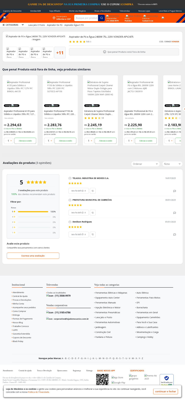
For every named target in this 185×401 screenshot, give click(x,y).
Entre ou (146, 18)
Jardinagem (100, 327)
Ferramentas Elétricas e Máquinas (111, 292)
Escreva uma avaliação (33, 255)
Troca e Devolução (44, 370)
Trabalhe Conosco (20, 326)
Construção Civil (102, 332)
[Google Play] (118, 382)
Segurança (77, 370)
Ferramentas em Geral (147, 312)
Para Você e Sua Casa (147, 322)
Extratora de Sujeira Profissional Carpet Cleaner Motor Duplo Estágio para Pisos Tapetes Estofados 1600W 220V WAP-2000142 (99, 113)
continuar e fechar (165, 391)
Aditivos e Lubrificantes (147, 327)
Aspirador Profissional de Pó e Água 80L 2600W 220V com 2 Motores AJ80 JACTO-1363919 (138, 113)
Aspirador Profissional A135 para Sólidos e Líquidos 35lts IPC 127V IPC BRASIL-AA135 (19, 113)
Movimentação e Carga (148, 332)
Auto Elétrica (142, 292)
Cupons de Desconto (12, 11)
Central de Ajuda (19, 296)
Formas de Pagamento (22, 318)
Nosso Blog (17, 322)
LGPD (15, 330)
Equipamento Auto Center (107, 297)
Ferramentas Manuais (105, 302)
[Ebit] (136, 375)
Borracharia (142, 307)
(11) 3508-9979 (62, 295)
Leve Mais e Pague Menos (170, 11)
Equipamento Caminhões (148, 317)
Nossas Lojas (144, 11)
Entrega (16, 315)
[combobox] (89, 18)
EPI (138, 302)
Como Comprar (19, 311)
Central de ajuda (25, 370)
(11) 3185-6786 (62, 312)
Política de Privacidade (38, 392)
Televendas (125, 11)
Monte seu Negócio (77, 11)
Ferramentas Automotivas (107, 322)
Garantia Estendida (21, 333)
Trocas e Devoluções (21, 300)
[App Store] (118, 377)
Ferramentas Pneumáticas (107, 312)
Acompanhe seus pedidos (24, 307)
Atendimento (18, 292)
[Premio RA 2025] (151, 375)
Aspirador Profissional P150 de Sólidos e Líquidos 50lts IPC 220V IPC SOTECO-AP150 (59, 113)
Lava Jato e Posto (103, 317)
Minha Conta (18, 303)
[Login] (150, 15)
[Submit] (101, 18)
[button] (174, 190)
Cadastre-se (147, 21)
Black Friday (17, 341)
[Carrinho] (162, 16)
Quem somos (62, 370)
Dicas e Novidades (103, 11)
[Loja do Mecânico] (32, 18)
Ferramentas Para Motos (148, 297)
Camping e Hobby (145, 337)
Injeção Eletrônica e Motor (107, 307)
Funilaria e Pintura (103, 337)
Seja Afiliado (54, 11)
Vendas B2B (35, 11)
